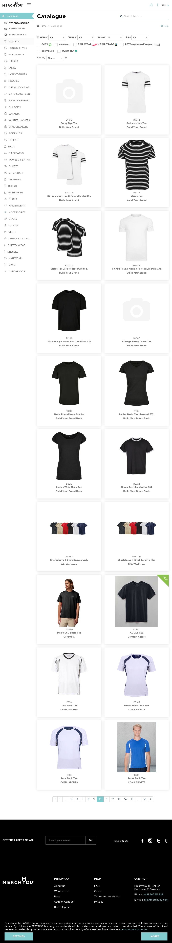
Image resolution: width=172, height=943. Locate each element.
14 (125, 799)
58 (144, 799)
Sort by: (41, 57)
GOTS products (17, 34)
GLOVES (13, 225)
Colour (101, 36)
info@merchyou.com (155, 899)
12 (113, 799)
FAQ (97, 885)
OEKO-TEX (68, 50)
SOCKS (12, 218)
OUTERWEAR (16, 28)
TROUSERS (14, 179)
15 (132, 799)
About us (59, 885)
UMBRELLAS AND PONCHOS (21, 238)
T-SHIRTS (13, 41)
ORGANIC (64, 44)
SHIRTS (13, 61)
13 (119, 799)
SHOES (12, 199)
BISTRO (12, 186)
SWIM (11, 264)
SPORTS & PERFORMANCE (21, 100)
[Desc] (65, 57)
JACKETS (14, 113)
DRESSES (12, 251)
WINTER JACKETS (19, 120)
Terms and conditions (107, 896)
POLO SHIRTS (16, 54)
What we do (61, 891)
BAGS (11, 146)
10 (100, 799)
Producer (42, 36)
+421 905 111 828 (153, 894)
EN (164, 5)
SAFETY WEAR (16, 245)
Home (43, 25)
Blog (57, 896)
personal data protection (134, 929)
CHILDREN (14, 107)
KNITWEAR (15, 258)
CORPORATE (16, 172)
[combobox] (56, 37)
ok (90, 840)
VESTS (12, 231)
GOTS (45, 44)
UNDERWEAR (17, 205)
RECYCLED (47, 51)
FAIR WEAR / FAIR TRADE (96, 44)
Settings (19, 936)
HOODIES (13, 80)
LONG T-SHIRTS (17, 74)
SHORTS (13, 166)
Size (128, 36)
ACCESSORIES (17, 212)
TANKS (11, 67)
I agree (154, 936)
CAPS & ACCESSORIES (21, 93)
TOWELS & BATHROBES (21, 159)
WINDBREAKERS (18, 126)
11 (106, 799)
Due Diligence (62, 907)
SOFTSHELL (15, 133)
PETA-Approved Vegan (139, 44)
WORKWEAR (15, 192)
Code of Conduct (64, 901)
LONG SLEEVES (17, 47)
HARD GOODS (16, 271)
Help (166, 25)
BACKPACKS (16, 153)
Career (98, 891)
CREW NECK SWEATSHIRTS (21, 87)
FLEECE (13, 140)
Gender (72, 36)
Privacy (98, 901)
